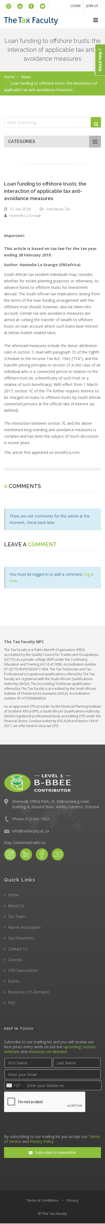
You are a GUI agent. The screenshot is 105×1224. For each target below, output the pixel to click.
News (26, 76)
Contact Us (17, 948)
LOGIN (75, 6)
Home (9, 76)
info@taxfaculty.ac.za (30, 831)
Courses (15, 959)
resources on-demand (47, 1051)
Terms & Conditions (42, 1200)
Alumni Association (24, 927)
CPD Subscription (23, 970)
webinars (12, 1051)
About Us (16, 905)
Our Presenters (21, 938)
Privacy (73, 1200)
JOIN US (92, 6)
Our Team (16, 916)
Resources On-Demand (28, 992)
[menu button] (95, 20)
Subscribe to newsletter (55, 1152)
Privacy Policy (42, 1141)
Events (13, 981)
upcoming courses (80, 1046)
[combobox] (14, 1085)
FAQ (11, 1002)
